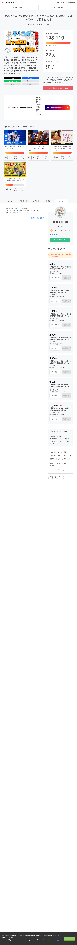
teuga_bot (55, 235)
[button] (57, 107)
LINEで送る (13, 81)
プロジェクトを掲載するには (19, 7)
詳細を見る (54, 277)
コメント (62, 201)
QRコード (31, 84)
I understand (69, 939)
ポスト (13, 78)
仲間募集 (49, 201)
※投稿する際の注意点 (37, 218)
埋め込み (13, 84)
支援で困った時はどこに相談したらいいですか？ (60, 464)
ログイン (63, 2)
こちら (69, 476)
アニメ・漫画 (45, 24)
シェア (31, 78)
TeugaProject (34, 24)
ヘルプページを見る (60, 470)
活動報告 (23, 201)
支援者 (36, 201)
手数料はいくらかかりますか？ (58, 455)
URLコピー (32, 81)
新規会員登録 (71, 2)
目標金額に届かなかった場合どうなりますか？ (60, 459)
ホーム (10, 201)
